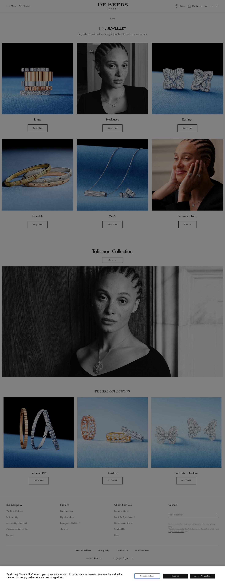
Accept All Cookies (202, 576)
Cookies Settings (147, 576)
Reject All (175, 576)
